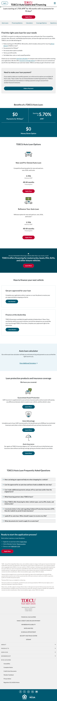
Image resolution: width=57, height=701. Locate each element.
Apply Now (28, 191)
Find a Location (21, 544)
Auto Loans (5, 23)
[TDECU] (28, 601)
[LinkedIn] (32, 691)
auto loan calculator (22, 58)
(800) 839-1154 (15, 546)
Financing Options (17, 23)
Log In (4, 3)
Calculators (29, 23)
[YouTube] (36, 691)
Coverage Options (41, 23)
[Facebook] (20, 691)
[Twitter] (24, 691)
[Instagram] (28, 691)
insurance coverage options (27, 60)
